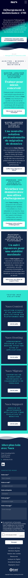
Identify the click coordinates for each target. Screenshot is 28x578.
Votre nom (5, 475)
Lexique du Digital (14, 559)
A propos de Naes (14, 548)
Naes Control (14, 306)
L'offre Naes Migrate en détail (14, 169)
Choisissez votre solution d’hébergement (14, 224)
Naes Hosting (14, 337)
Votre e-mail (5, 482)
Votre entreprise (6, 490)
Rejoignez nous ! (14, 565)
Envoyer (14, 542)
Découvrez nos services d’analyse (14, 111)
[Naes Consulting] (14, 2)
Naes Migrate (14, 371)
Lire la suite (14, 324)
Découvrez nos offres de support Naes (14, 280)
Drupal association (14, 569)
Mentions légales (14, 551)
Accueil (14, 54)
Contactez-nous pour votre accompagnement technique (14, 39)
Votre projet (5, 498)
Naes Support (14, 404)
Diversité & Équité (14, 562)
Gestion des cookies (14, 553)
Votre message (6, 505)
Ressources (14, 556)
